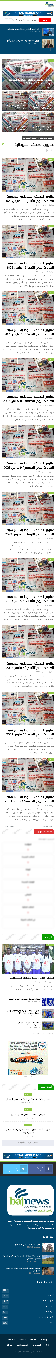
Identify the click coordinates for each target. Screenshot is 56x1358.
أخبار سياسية (28, 1094)
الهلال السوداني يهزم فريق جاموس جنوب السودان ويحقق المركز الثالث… (24, 1012)
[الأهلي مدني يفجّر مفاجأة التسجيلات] (28, 959)
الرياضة (22, 1340)
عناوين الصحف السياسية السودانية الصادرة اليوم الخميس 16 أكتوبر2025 (42, 126)
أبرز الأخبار (50, 150)
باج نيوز (32, 1352)
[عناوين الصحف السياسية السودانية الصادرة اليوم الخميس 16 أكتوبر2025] (41, 122)
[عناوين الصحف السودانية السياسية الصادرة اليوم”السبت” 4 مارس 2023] (28, 708)
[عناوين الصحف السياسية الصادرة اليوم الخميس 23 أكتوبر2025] (15, 101)
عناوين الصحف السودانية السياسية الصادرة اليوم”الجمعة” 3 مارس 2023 (29, 799)
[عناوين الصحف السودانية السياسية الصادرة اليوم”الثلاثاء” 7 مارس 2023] (28, 575)
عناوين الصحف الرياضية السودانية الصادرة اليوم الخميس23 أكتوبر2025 (42, 105)
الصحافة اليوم (23, 1345)
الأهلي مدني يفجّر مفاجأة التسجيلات (32, 977)
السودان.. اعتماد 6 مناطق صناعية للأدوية (24, 40)
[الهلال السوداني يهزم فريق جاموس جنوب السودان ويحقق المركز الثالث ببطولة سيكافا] (48, 1013)
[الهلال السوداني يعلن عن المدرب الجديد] (48, 1002)
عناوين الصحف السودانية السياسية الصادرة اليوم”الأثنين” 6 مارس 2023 (30, 665)
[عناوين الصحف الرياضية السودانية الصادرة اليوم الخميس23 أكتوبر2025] (41, 101)
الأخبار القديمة (48, 826)
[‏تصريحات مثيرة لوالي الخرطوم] (48, 1247)
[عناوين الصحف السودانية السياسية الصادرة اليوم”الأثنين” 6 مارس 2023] (28, 641)
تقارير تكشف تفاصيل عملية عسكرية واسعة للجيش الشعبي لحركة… (28, 1130)
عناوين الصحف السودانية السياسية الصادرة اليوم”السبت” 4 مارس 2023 (30, 732)
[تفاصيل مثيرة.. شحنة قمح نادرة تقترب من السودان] (48, 32)
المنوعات (37, 1345)
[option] (28, 38)
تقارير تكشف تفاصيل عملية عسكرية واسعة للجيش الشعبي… (22, 1257)
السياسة (50, 1307)
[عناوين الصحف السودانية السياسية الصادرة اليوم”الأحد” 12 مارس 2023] (28, 241)
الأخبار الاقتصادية (46, 1318)
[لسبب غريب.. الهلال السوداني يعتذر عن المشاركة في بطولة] (48, 1025)
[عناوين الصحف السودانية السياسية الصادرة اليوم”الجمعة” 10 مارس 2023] (28, 375)
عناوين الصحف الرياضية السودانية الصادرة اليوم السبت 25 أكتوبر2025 (30, 81)
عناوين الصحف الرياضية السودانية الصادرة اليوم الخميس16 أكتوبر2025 (16, 126)
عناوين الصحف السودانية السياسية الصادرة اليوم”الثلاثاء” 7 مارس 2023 (30, 599)
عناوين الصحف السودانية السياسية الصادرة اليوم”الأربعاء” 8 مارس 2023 (29, 532)
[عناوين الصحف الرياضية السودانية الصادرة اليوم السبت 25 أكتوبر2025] (28, 74)
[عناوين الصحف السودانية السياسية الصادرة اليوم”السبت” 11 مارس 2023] (28, 308)
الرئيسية (51, 60)
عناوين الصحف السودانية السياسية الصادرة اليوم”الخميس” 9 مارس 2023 (29, 465)
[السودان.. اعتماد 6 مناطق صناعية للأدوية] (48, 43)
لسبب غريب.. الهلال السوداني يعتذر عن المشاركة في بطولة (25, 1024)
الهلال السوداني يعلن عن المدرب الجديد (25, 999)
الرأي (52, 1323)
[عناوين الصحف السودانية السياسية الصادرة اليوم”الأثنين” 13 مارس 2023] (28, 175)
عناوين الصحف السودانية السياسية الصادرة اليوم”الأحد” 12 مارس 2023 (30, 265)
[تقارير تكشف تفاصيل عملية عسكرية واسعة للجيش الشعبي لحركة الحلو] (48, 1259)
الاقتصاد (11, 1340)
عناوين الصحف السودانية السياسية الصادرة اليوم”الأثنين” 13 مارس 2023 (29, 198)
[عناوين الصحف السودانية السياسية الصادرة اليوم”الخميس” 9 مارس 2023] (28, 441)
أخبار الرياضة (49, 944)
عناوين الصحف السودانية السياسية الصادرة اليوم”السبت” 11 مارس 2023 (29, 332)
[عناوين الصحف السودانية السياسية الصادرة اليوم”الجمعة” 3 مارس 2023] (28, 775)
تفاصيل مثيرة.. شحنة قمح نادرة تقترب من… (23, 29)
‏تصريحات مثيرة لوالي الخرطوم (28, 1244)
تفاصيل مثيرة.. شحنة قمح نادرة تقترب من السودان (28, 1099)
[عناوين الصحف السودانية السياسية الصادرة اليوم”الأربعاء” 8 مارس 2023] (28, 508)
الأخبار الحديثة (8, 826)
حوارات (9, 1345)
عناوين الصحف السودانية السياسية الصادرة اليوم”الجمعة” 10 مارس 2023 (28, 398)
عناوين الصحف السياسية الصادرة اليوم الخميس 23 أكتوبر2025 (16, 105)
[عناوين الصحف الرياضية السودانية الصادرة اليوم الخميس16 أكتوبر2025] (15, 122)
